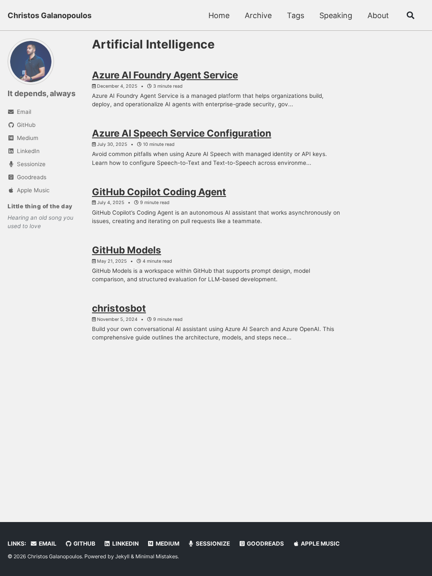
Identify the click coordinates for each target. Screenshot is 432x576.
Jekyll (122, 556)
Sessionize (212, 543)
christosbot (119, 308)
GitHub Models (126, 250)
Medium (166, 543)
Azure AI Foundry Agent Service (165, 75)
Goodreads (265, 543)
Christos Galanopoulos (50, 15)
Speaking (335, 15)
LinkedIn (125, 543)
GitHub (83, 543)
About (378, 15)
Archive (258, 15)
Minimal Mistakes (156, 556)
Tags (295, 15)
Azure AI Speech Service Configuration (181, 133)
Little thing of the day (40, 206)
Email (47, 543)
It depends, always (42, 93)
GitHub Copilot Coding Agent (159, 191)
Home (219, 15)
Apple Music (320, 543)
